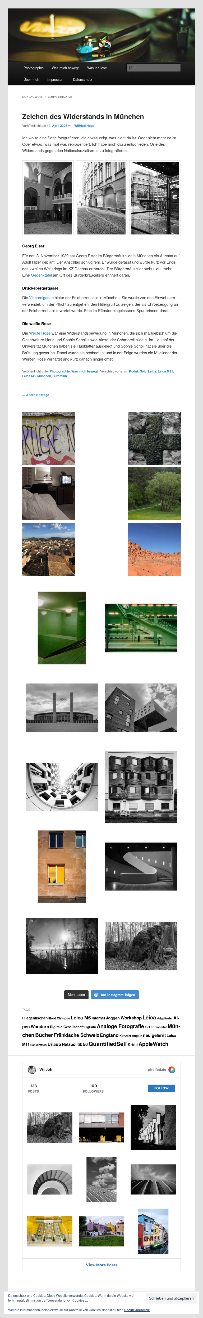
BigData (90, 1027)
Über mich (31, 79)
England (109, 1035)
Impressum (55, 79)
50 (85, 1044)
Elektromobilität (156, 1027)
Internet (98, 1017)
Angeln (137, 1035)
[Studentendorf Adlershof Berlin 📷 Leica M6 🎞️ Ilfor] (141, 787)
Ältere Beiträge (35, 394)
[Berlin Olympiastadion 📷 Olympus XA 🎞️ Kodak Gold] (62, 866)
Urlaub (54, 1044)
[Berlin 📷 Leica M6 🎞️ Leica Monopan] (141, 707)
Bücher (44, 1035)
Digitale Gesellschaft (67, 1026)
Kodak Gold (137, 371)
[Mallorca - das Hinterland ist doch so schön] (48, 550)
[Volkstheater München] (141, 866)
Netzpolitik (72, 1044)
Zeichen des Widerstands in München (83, 116)
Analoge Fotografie (120, 1026)
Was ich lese (97, 67)
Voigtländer (165, 1018)
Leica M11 (165, 371)
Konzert (125, 1035)
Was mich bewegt (65, 67)
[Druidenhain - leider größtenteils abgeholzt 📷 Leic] (141, 946)
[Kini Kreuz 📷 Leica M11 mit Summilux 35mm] (62, 946)
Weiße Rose (39, 333)
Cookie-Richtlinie (137, 1309)
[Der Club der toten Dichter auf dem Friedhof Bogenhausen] (154, 439)
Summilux (60, 376)
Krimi (133, 1044)
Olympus (63, 1018)
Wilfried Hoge (84, 125)
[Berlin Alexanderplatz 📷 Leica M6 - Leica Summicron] (62, 628)
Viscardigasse (41, 297)
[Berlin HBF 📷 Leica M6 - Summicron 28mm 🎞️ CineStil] (141, 628)
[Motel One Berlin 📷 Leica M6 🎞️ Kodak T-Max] (62, 787)
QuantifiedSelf (108, 1044)
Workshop (131, 1017)
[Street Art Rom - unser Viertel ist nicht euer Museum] (48, 439)
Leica (152, 371)
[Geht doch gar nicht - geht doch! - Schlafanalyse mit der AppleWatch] (48, 494)
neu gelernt (154, 1035)
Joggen (113, 1017)
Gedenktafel (41, 275)
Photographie (34, 67)
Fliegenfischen (35, 1017)
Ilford (52, 1018)
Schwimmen (38, 1045)
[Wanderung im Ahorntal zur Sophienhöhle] (154, 494)
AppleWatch (153, 1044)
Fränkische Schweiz (76, 1035)
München (44, 376)
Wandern (40, 1026)
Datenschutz (82, 79)
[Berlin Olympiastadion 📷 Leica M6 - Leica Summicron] (62, 707)
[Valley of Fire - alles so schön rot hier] (154, 550)
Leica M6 (29, 376)
